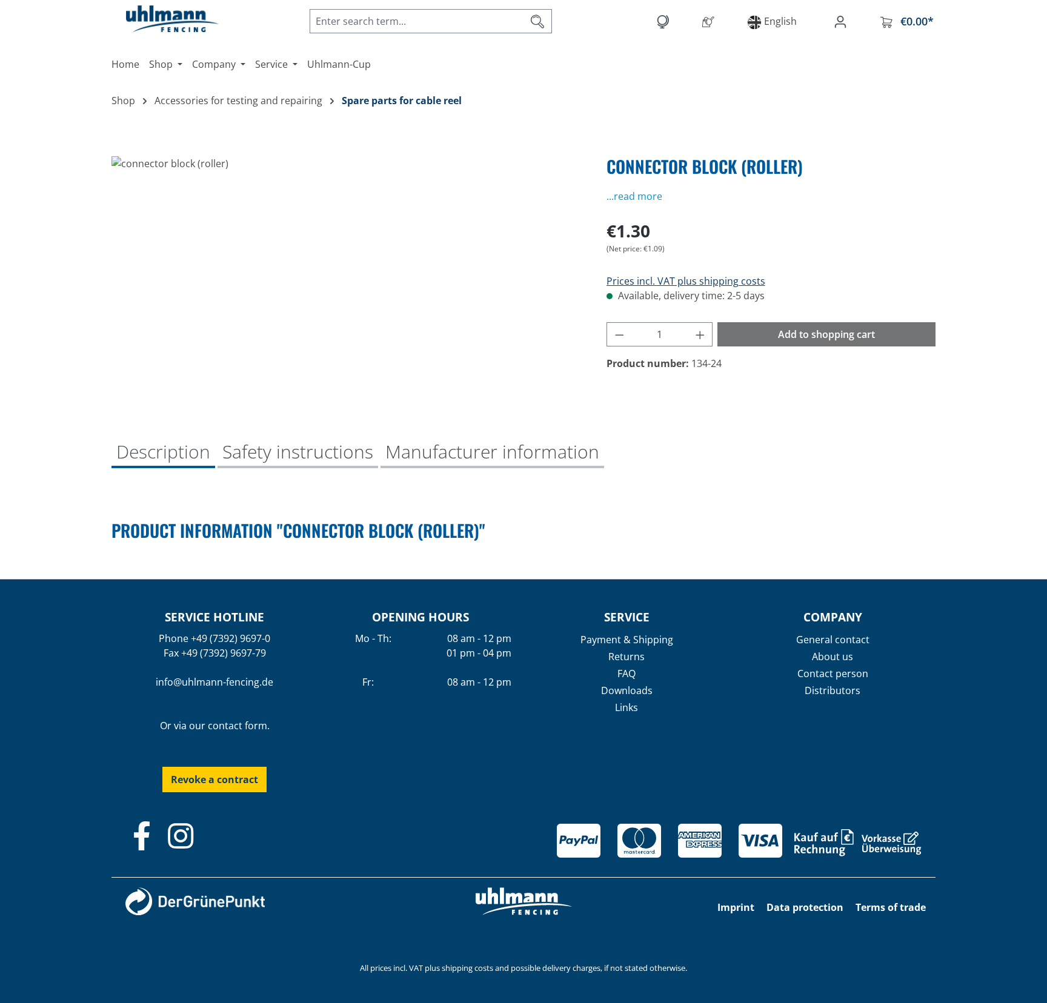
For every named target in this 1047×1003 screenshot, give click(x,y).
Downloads (627, 690)
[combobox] (417, 21)
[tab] (163, 453)
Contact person (832, 673)
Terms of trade (891, 907)
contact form (237, 725)
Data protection (804, 907)
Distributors (832, 690)
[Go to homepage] (159, 19)
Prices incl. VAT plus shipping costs (686, 281)
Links (626, 707)
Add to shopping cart (826, 334)
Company (832, 617)
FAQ (626, 673)
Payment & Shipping (626, 639)
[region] (346, 286)
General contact (832, 639)
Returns (626, 656)
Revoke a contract (214, 779)
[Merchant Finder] (711, 21)
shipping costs (467, 967)
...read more (634, 196)
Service (627, 617)
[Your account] (843, 21)
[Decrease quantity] (619, 334)
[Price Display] (665, 21)
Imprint (735, 907)
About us (832, 656)
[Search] (538, 21)
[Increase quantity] (700, 334)
